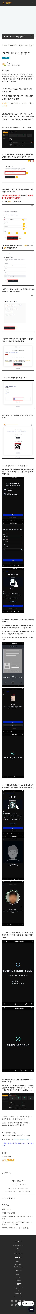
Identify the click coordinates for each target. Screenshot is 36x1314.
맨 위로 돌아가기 (7, 1198)
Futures (18, 1261)
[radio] (12, 1184)
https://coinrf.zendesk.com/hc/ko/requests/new (16, 1135)
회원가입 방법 (6, 1209)
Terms (18, 1248)
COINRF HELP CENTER (9, 45)
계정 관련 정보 (29, 45)
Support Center (18, 1288)
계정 (20, 45)
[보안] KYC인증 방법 (8, 1213)
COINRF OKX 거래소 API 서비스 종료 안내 (15, 1228)
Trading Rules (18, 1293)
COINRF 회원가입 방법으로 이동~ (20, 103)
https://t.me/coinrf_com (21, 1139)
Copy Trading (18, 1264)
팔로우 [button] (5, 57)
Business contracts (18, 1245)
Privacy (18, 1251)
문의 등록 (27, 1191)
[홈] (7, 3)
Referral (18, 1277)
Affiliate (18, 1280)
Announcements (18, 1254)
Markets (18, 1274)
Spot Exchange (18, 1267)
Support (9, 63)
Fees (18, 1290)
